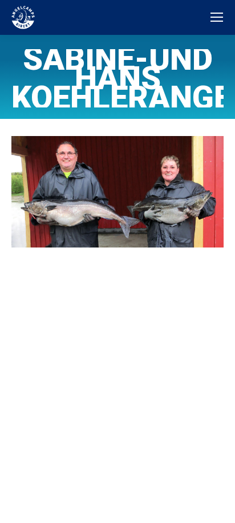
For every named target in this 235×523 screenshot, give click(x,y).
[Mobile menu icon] (217, 17)
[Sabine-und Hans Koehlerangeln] (117, 192)
